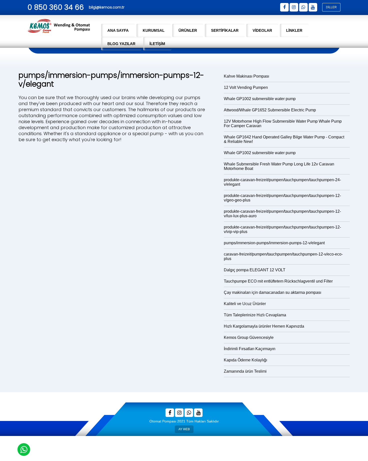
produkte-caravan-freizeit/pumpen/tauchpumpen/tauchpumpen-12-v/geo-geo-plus (282, 197)
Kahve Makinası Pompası (246, 76)
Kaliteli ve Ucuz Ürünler (245, 304)
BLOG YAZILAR (121, 44)
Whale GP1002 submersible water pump (260, 99)
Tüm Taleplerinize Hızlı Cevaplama (255, 315)
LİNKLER (294, 30)
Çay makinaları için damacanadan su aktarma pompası (272, 292)
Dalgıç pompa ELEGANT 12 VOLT (254, 270)
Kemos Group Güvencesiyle (249, 337)
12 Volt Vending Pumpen (246, 87)
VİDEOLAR (262, 30)
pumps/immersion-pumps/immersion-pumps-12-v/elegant (274, 243)
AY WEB (184, 428)
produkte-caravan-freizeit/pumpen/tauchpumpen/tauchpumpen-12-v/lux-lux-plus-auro (282, 213)
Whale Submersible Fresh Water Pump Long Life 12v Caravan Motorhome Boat (279, 166)
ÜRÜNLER (187, 30)
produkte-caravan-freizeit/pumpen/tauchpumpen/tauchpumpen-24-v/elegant (282, 182)
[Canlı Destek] (24, 449)
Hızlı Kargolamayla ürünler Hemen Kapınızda (264, 326)
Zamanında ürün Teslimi (245, 371)
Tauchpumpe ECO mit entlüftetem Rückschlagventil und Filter (278, 281)
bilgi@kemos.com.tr (106, 7)
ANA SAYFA (118, 30)
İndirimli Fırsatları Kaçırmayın (249, 349)
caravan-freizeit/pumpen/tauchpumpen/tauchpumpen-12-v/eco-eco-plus (283, 256)
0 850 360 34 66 (56, 7)
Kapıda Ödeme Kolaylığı (245, 360)
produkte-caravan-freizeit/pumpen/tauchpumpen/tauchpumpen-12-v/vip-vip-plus (282, 229)
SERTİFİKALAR (225, 30)
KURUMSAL (153, 30)
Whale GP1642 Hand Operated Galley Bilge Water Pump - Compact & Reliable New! (284, 139)
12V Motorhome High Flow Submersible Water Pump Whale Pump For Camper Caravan (283, 123)
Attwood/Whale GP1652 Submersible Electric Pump (270, 110)
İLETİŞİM (157, 44)
